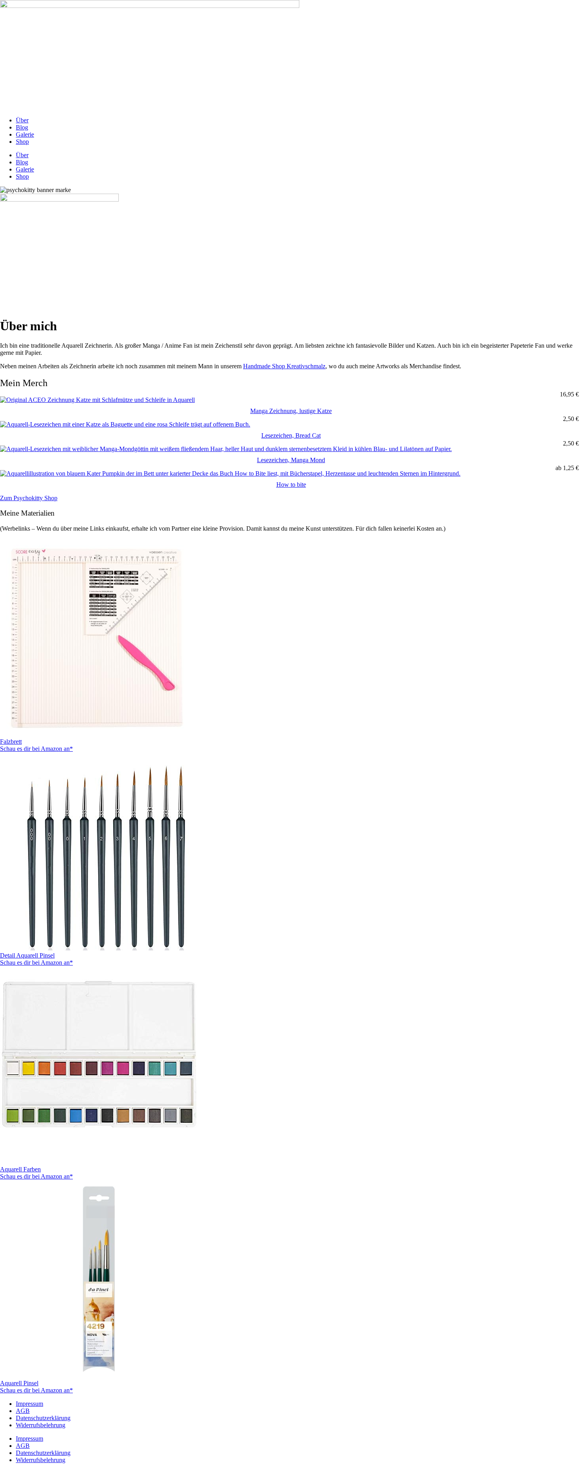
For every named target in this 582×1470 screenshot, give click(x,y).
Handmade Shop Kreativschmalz (284, 366)
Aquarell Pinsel (19, 1383)
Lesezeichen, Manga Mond (291, 460)
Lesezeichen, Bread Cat (291, 435)
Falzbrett (11, 741)
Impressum (29, 1403)
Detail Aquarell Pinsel (27, 955)
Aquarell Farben (20, 1169)
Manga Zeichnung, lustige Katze (291, 410)
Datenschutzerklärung (43, 1418)
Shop (22, 141)
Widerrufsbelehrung (40, 1425)
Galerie (25, 134)
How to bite (291, 484)
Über (22, 120)
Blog (22, 127)
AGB (23, 1410)
